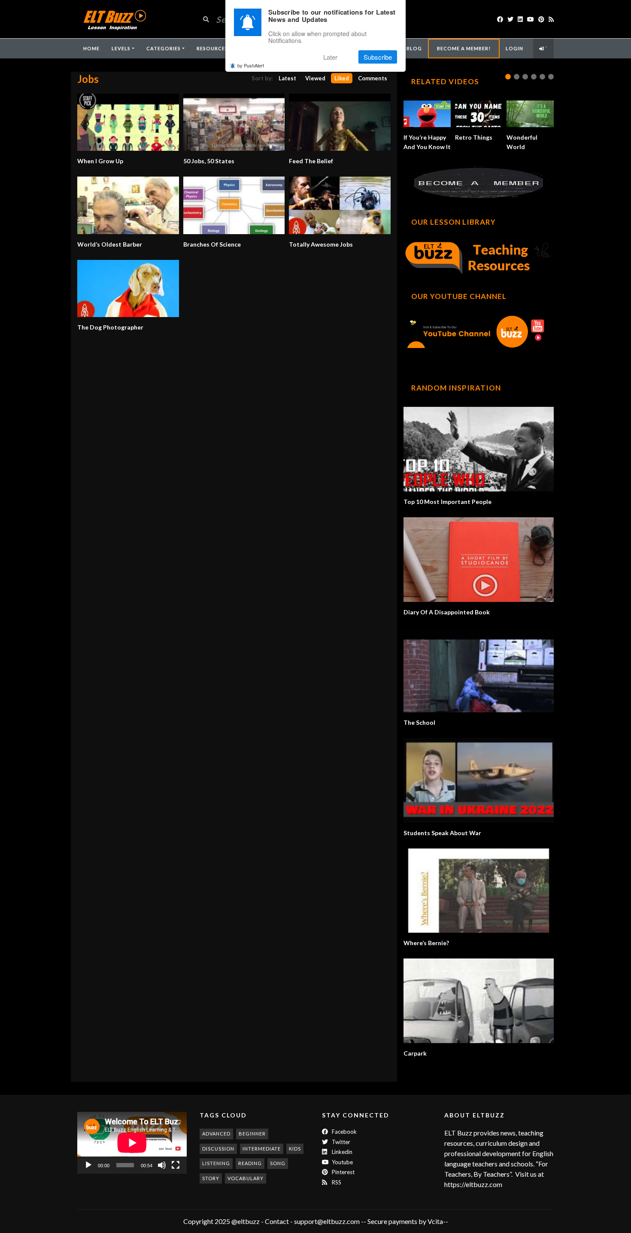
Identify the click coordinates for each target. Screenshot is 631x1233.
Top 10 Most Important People (447, 501)
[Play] (88, 1165)
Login (514, 48)
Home (91, 48)
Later (330, 56)
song (277, 1163)
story (210, 1178)
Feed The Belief (311, 161)
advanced (216, 1133)
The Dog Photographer (110, 327)
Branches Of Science (212, 244)
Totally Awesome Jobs (321, 244)
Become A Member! (464, 48)
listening (216, 1163)
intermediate (262, 1148)
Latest (287, 78)
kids (295, 1148)
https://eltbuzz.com (474, 1184)
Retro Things (473, 137)
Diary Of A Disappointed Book (446, 612)
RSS (336, 1182)
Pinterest (343, 1172)
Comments (372, 78)
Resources (212, 48)
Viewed (315, 78)
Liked (341, 78)
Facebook (344, 1131)
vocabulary (246, 1178)
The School (419, 722)
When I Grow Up (100, 161)
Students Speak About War (442, 832)
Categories (163, 48)
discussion (218, 1148)
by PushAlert (250, 65)
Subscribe (378, 56)
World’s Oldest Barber (109, 244)
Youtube (342, 1162)
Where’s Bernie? (426, 942)
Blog (414, 48)
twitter (340, 1141)
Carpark (415, 1053)
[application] (132, 1142)
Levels (121, 48)
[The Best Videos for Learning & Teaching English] (114, 19)
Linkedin (341, 1151)
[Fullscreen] (175, 1165)
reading (250, 1163)
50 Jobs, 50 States (208, 161)
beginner (252, 1133)
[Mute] (162, 1165)
